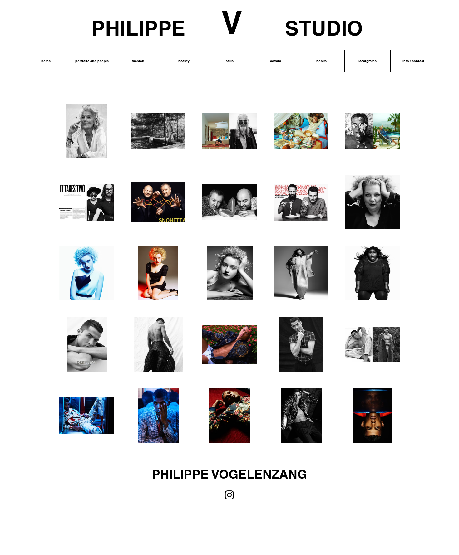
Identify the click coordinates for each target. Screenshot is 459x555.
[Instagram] (229, 495)
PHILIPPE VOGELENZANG (229, 474)
